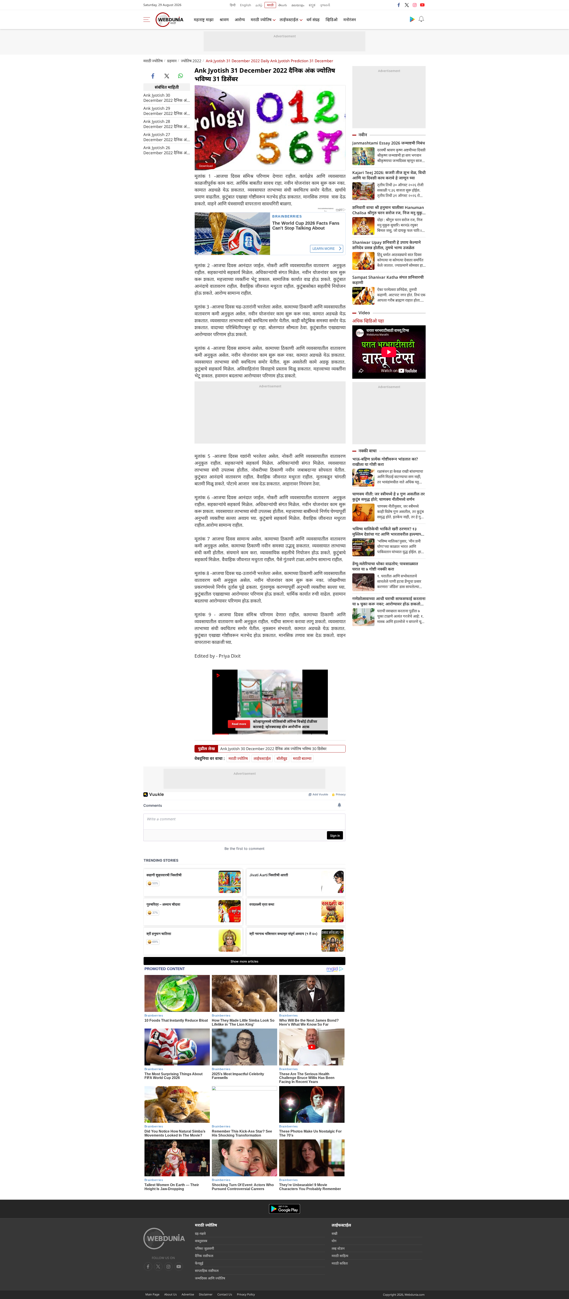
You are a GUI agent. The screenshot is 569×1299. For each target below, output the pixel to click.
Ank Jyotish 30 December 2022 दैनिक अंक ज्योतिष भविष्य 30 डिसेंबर (166, 98)
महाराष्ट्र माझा (204, 19)
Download (206, 166)
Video (364, 313)
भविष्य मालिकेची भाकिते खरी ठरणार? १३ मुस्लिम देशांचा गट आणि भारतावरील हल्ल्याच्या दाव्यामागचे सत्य (388, 531)
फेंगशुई (199, 1263)
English (245, 5)
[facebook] (399, 5)
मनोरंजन (349, 19)
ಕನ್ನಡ (312, 5)
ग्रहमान (171, 60)
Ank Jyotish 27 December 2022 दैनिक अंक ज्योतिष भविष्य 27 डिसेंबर (166, 137)
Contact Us (224, 1294)
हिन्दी (233, 5)
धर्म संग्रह (313, 19)
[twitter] (406, 5)
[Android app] (284, 1209)
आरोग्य (240, 19)
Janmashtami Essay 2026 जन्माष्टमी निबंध (388, 143)
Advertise (188, 1294)
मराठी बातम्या (302, 758)
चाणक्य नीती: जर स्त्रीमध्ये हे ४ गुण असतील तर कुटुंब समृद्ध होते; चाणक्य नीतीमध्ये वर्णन (388, 496)
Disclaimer (205, 1294)
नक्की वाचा (368, 451)
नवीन (363, 135)
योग (334, 1241)
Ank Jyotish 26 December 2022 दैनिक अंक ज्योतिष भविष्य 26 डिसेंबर (166, 150)
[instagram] (414, 5)
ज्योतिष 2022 (191, 60)
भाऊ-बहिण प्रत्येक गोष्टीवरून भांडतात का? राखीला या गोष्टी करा (385, 461)
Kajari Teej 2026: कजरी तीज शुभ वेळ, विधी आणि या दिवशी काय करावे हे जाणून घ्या (389, 175)
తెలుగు (282, 5)
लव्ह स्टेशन (338, 1248)
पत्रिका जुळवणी (204, 1248)
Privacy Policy (246, 1294)
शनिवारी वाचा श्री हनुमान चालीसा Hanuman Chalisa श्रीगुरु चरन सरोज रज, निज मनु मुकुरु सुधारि (388, 210)
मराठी (270, 5)
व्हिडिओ (331, 19)
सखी (334, 1233)
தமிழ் (259, 5)
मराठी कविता (340, 1263)
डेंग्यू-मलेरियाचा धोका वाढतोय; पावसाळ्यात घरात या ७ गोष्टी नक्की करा (385, 566)
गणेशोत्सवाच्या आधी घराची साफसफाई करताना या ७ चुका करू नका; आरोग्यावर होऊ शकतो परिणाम (388, 601)
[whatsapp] (180, 76)
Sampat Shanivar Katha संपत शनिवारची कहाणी (388, 279)
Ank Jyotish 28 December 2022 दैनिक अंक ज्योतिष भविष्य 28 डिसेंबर (166, 124)
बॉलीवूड (281, 758)
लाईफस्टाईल (289, 19)
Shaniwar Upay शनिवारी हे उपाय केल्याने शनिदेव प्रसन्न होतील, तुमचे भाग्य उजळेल (386, 245)
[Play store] (412, 19)
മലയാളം (297, 5)
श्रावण (224, 19)
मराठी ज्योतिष (261, 19)
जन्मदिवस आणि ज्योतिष (210, 1278)
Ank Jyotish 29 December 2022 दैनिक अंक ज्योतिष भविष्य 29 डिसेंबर (166, 111)
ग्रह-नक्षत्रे (200, 1233)
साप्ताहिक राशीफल (206, 1270)
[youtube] (422, 5)
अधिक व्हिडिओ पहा (368, 321)
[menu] (147, 19)
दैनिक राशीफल (204, 1255)
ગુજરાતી (325, 5)
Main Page (152, 1294)
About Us (170, 1294)
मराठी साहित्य (340, 1255)
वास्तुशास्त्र (201, 1241)
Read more (239, 724)
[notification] (421, 19)
